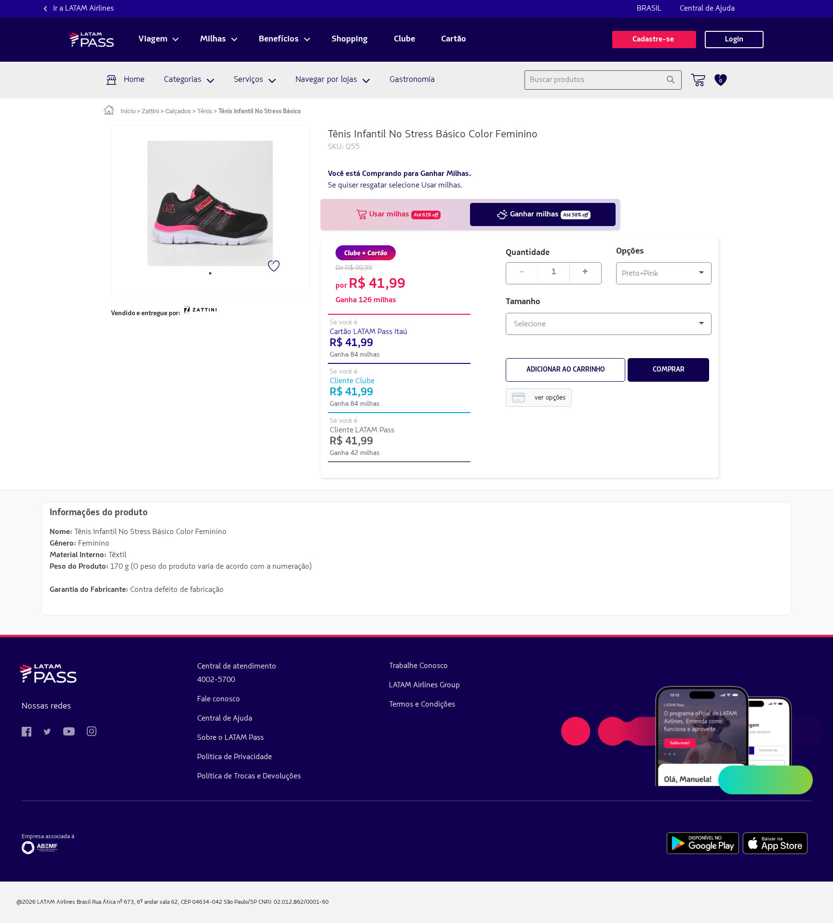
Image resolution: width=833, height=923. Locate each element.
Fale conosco (218, 699)
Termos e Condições (422, 705)
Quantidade (528, 251)
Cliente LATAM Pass (362, 430)
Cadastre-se (654, 39)
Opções (630, 251)
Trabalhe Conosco (418, 666)
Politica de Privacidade (234, 757)
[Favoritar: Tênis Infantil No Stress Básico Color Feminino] (274, 267)
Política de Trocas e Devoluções (249, 776)
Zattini (150, 111)
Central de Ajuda (707, 9)
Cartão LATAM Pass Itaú (368, 332)
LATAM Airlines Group (424, 685)
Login (734, 39)
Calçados (178, 111)
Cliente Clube (352, 381)
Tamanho (523, 302)
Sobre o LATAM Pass (230, 738)
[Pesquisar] (670, 80)
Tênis (204, 111)
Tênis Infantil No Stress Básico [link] (259, 111)
